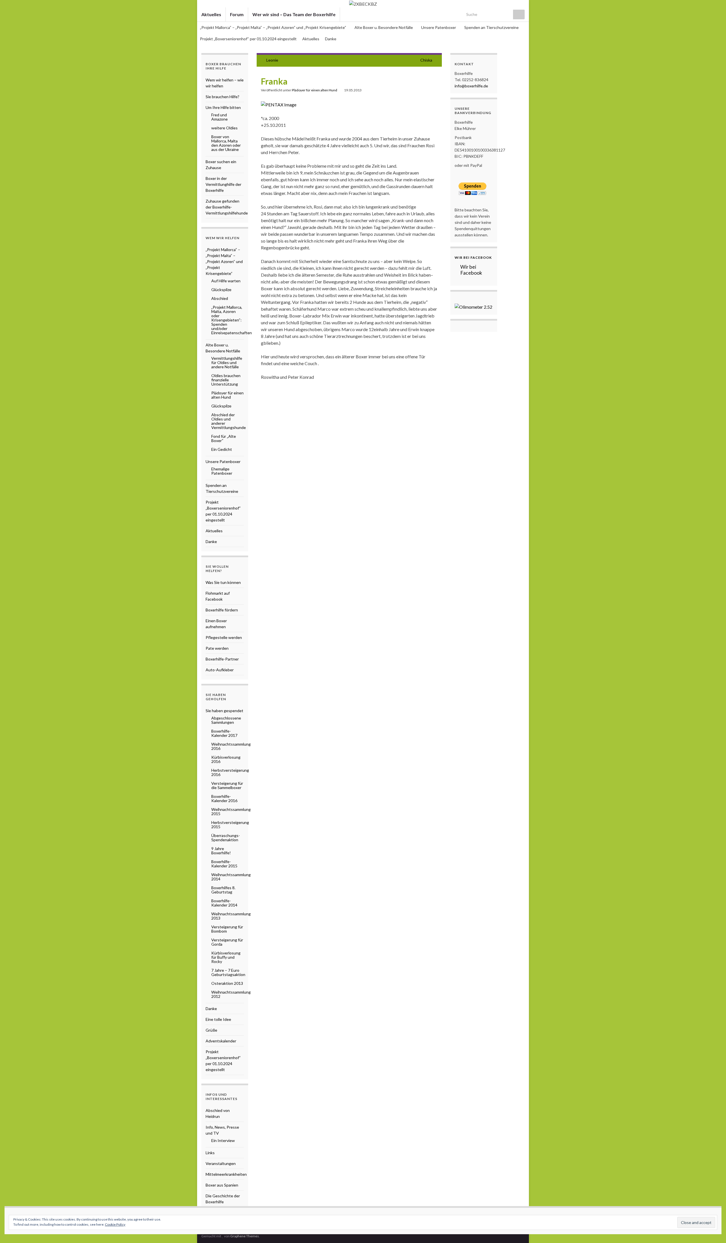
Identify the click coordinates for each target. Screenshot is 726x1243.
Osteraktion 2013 (227, 983)
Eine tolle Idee (218, 1019)
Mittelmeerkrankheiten (226, 1174)
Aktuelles (211, 14)
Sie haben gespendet (224, 710)
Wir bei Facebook (473, 257)
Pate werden (217, 648)
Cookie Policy (115, 1224)
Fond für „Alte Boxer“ (223, 438)
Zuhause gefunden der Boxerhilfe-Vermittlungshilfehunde (227, 207)
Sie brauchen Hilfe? (222, 96)
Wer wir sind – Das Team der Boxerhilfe (293, 14)
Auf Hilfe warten (225, 280)
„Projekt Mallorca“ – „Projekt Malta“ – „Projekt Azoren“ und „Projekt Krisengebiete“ (273, 27)
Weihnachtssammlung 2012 (231, 994)
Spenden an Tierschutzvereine (491, 27)
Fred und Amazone (219, 116)
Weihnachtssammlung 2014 (231, 876)
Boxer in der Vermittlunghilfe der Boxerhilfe (223, 184)
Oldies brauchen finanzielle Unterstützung (225, 379)
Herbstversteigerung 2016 (230, 772)
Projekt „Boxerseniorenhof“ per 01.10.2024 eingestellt (248, 38)
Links (210, 1152)
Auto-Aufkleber (220, 669)
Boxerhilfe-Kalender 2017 (224, 733)
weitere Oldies (224, 127)
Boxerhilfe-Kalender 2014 (224, 902)
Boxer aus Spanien (222, 1185)
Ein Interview (223, 1140)
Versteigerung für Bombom (227, 928)
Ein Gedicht (221, 449)
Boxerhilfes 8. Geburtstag (223, 889)
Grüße (211, 1030)
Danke (330, 38)
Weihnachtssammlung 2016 (231, 746)
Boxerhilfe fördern (222, 609)
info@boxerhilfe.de (471, 85)
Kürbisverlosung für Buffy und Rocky (225, 957)
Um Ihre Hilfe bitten (223, 107)
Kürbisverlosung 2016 (225, 759)
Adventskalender (221, 1040)
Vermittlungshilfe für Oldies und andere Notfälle (226, 362)
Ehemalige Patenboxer (221, 471)
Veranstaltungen (221, 1163)
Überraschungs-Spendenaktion (225, 837)
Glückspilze (221, 289)
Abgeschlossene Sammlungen (226, 720)
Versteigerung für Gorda (227, 942)
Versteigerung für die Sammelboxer (227, 785)
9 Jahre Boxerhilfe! (221, 850)
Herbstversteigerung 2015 (230, 824)
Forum (237, 14)
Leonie (272, 60)
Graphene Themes (244, 1236)
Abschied (219, 298)
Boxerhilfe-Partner (222, 659)
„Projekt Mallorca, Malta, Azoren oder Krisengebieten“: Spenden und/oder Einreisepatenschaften (231, 320)
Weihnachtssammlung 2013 (231, 915)
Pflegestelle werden (224, 637)
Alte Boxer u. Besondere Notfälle (384, 27)
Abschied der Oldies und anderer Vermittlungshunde (228, 421)
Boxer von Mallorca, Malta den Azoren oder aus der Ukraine (226, 143)
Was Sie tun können (223, 582)
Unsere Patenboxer (439, 27)
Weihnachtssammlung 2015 (231, 811)
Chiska (426, 60)
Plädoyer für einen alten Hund (314, 90)
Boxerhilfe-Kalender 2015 (224, 863)
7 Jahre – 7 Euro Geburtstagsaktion (228, 972)
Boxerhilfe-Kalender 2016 (224, 798)
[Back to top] (713, 1230)
